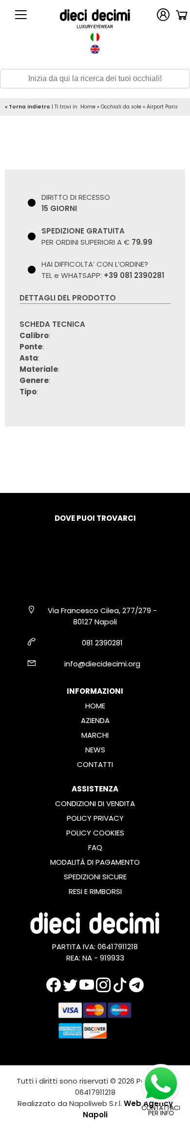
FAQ (95, 847)
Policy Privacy (95, 818)
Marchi (95, 735)
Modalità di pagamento (95, 862)
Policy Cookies (95, 833)
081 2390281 (102, 643)
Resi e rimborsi (95, 891)
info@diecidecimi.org (102, 664)
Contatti (95, 764)
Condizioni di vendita (95, 803)
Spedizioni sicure (95, 877)
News (95, 750)
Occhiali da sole (121, 106)
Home (87, 106)
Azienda (95, 720)
